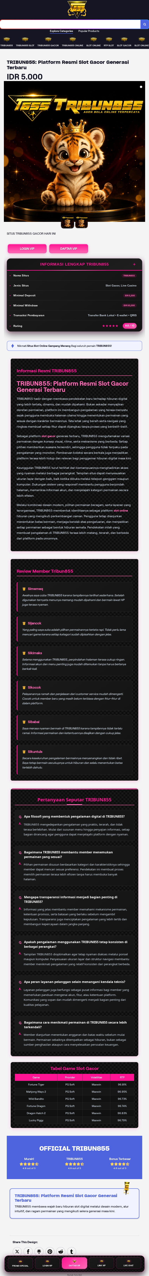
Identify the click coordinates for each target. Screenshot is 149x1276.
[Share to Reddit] (60, 1251)
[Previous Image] (7, 152)
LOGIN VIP (27, 248)
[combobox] (70, 24)
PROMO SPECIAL (20, 1265)
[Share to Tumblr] (71, 1251)
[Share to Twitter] (17, 1251)
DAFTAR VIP (68, 248)
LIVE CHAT (129, 1266)
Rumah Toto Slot (74, 1275)
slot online (121, 510)
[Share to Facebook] (28, 1251)
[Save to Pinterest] (50, 1251)
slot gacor (48, 436)
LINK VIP (102, 1265)
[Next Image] (142, 152)
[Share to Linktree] (39, 1251)
